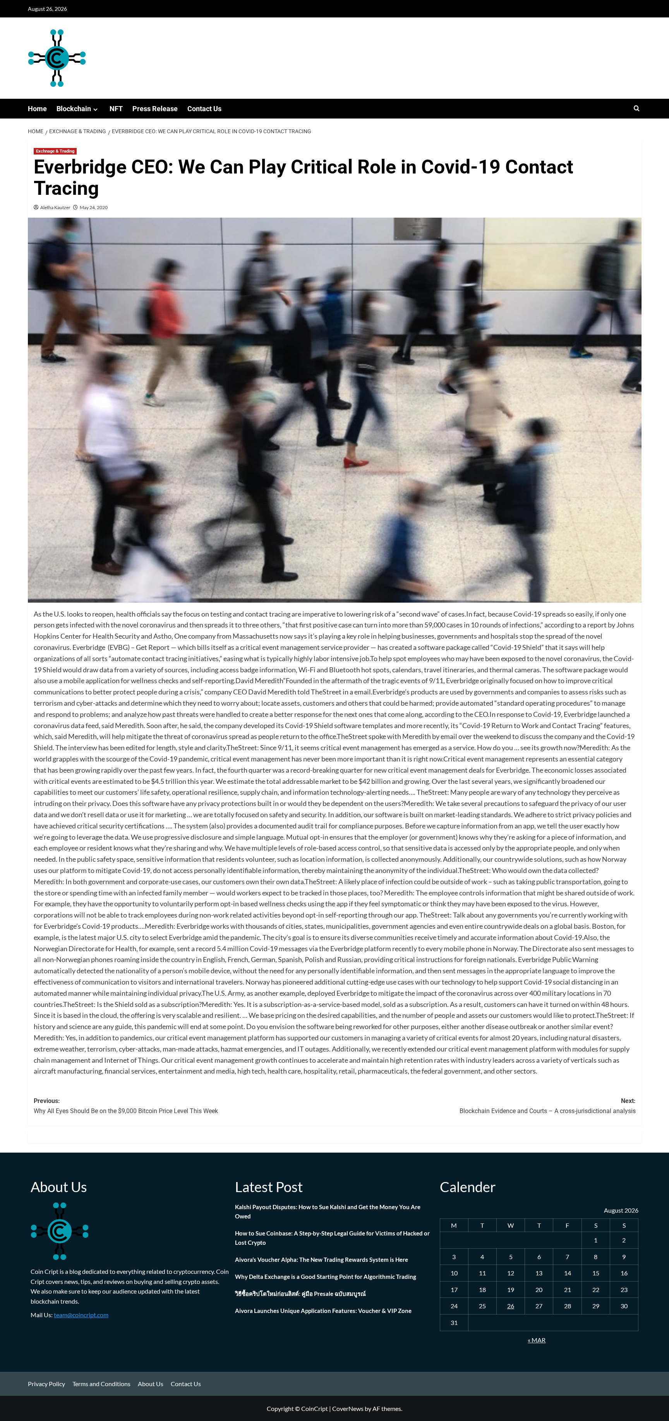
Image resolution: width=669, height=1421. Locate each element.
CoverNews (348, 1408)
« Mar (536, 1340)
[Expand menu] (95, 109)
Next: (548, 1106)
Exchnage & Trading (55, 151)
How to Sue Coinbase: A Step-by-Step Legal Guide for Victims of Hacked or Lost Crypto (332, 1238)
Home (37, 109)
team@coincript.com (81, 1314)
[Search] (637, 108)
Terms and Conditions (101, 1383)
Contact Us (204, 109)
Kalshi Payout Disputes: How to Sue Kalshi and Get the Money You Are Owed (327, 1211)
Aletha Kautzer (55, 207)
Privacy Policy (46, 1383)
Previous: (126, 1106)
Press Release (155, 109)
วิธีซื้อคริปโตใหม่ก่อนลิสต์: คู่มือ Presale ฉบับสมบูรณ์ (300, 1293)
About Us (150, 1383)
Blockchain (74, 109)
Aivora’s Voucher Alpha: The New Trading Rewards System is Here (321, 1259)
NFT (116, 109)
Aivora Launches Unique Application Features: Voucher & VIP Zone (323, 1310)
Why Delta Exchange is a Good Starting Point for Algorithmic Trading (325, 1276)
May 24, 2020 (94, 207)
